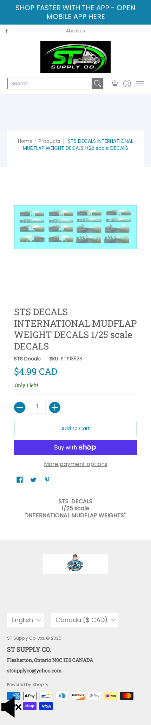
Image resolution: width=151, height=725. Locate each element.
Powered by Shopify (27, 684)
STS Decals (27, 358)
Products (49, 141)
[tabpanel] (75, 506)
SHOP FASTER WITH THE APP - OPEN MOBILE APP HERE (75, 12)
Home (25, 141)
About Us (75, 31)
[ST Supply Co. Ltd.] (75, 57)
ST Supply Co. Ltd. (26, 638)
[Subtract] (19, 407)
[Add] (54, 407)
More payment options (75, 464)
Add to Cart (75, 428)
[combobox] (49, 83)
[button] (115, 84)
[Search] (97, 83)
